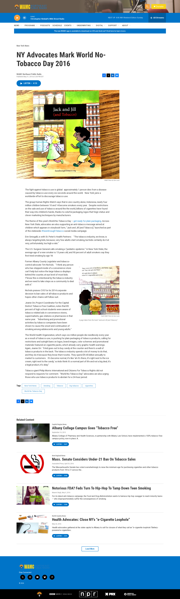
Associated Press (58, 464)
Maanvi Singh (56, 492)
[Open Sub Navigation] (21, 25)
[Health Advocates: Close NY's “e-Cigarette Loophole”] (33, 524)
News (16, 25)
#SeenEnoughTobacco (53, 231)
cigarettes (89, 386)
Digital (99, 25)
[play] (17, 17)
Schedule (57, 25)
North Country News (59, 516)
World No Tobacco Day (33, 391)
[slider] (28, 17)
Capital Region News (59, 424)
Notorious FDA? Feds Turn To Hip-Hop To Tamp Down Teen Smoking (101, 488)
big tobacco (74, 386)
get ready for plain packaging (87, 221)
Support (112, 25)
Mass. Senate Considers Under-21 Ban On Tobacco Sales (94, 459)
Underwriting (84, 25)
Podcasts (45, 25)
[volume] (24, 18)
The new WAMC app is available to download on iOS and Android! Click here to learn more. (90, 31)
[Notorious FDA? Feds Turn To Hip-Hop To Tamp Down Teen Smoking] (33, 495)
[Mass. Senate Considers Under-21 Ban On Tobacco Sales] (33, 464)
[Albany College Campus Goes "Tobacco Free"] (33, 433)
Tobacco (60, 386)
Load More (90, 549)
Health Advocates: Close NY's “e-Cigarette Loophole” (91, 519)
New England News (58, 456)
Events (68, 25)
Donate (159, 6)
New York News (23, 45)
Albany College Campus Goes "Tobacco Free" (85, 428)
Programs (30, 25)
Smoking (47, 386)
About (125, 25)
